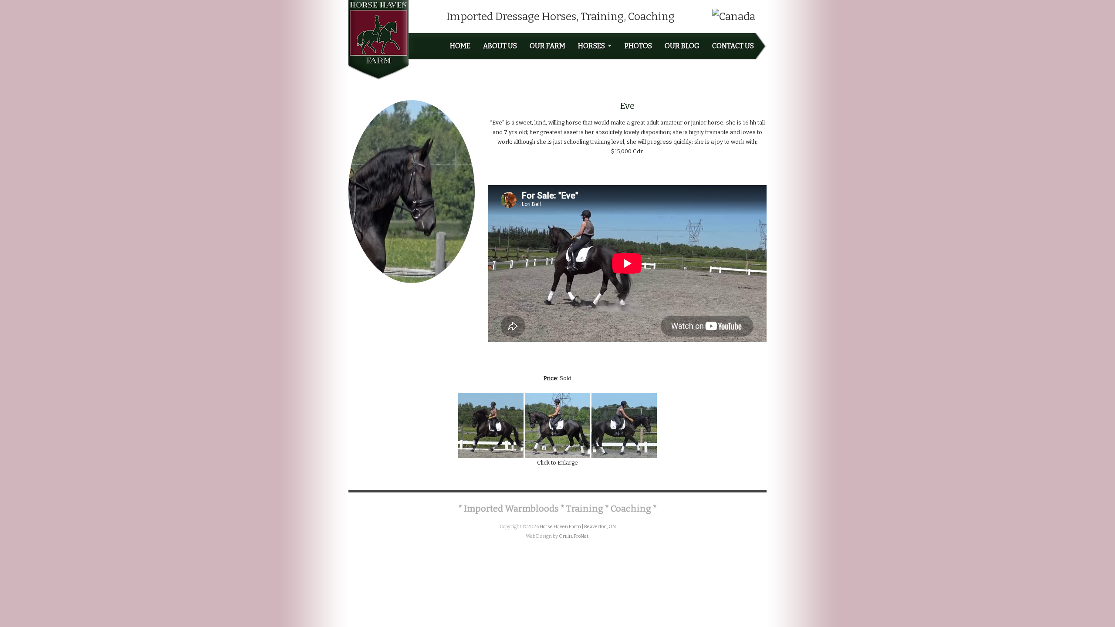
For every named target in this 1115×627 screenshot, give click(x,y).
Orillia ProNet (573, 536)
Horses (591, 46)
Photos (638, 46)
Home (460, 46)
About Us (500, 46)
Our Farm (547, 46)
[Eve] (491, 424)
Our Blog (682, 46)
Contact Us (733, 46)
